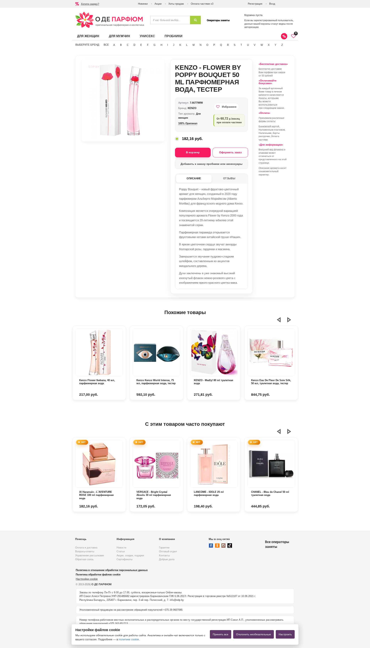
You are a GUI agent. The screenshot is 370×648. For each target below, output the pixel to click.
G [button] (155, 45)
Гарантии (164, 547)
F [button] (148, 45)
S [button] (234, 45)
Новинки (143, 3)
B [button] (121, 45)
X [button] (269, 45)
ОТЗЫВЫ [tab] (229, 178)
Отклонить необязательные (253, 634)
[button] (281, 321)
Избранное (229, 106)
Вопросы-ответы (84, 551)
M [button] (194, 45)
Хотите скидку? (90, 4)
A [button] (114, 45)
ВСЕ (106, 44)
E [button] (141, 45)
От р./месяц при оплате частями (229, 120)
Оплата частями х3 (202, 3)
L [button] (187, 45)
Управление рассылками (89, 555)
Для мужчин (119, 36)
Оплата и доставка (86, 547)
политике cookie (129, 639)
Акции (158, 3)
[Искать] (195, 20)
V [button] (255, 45)
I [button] (167, 45)
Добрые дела (166, 559)
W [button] (262, 45)
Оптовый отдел (168, 551)
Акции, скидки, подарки (130, 555)
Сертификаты (124, 559)
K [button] (180, 45)
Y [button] (275, 45)
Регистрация (255, 3)
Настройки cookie (87, 578)
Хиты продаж (176, 3)
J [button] (173, 45)
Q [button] (221, 45)
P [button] (214, 45)
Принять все (220, 634)
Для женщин (88, 36)
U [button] (248, 45)
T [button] (241, 45)
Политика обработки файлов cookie (98, 574)
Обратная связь (84, 559)
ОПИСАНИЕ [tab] (194, 178)
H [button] (161, 45)
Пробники (173, 36)
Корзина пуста (253, 15)
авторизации (251, 27)
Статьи (121, 551)
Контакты (164, 555)
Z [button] (282, 45)
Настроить (285, 634)
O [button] (207, 45)
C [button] (128, 45)
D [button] (134, 45)
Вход (272, 3)
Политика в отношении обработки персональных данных (112, 570)
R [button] (228, 45)
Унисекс (147, 36)
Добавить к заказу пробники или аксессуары (211, 163)
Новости (121, 547)
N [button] (200, 45)
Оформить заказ (230, 152)
